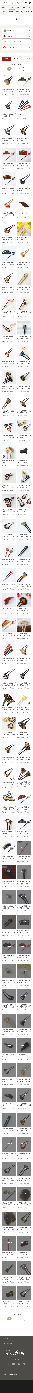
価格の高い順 (26, 59)
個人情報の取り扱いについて (15, 1374)
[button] (24, 69)
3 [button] (19, 69)
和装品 (24, 8)
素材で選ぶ (26, 12)
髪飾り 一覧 (19, 12)
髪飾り (12, 8)
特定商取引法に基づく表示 (7, 1377)
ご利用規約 (4, 1374)
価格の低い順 (16, 59)
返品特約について (19, 1377)
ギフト (30, 8)
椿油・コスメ (4, 8)
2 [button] (14, 69)
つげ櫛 (18, 8)
